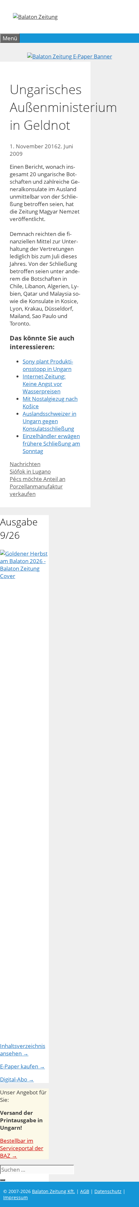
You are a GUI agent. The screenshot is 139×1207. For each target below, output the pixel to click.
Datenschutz (108, 1191)
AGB (84, 1191)
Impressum (15, 1197)
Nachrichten (25, 464)
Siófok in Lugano (30, 471)
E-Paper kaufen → (22, 1066)
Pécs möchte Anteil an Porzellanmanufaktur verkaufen (37, 486)
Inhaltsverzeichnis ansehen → (22, 1049)
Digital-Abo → (17, 1079)
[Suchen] (2, 1180)
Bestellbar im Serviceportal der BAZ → (21, 1148)
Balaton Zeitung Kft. (53, 1191)
